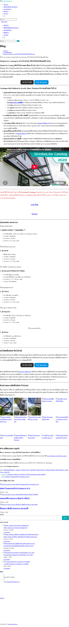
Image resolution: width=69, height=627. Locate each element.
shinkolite (18, 470)
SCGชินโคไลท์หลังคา (9, 470)
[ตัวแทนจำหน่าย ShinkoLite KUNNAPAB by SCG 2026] (19, 552)
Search (2, 514)
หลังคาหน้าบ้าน (41, 470)
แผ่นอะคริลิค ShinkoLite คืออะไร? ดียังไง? (15, 498)
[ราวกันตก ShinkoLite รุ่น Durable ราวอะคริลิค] (17, 561)
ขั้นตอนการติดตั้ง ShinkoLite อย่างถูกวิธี (14, 508)
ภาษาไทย (34, 204)
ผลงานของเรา (8, 30)
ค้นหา (65, 518)
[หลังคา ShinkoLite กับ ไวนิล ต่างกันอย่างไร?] (16, 525)
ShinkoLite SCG (25, 470)
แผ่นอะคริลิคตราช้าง (44, 123)
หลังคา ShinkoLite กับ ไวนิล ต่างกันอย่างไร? (15, 527)
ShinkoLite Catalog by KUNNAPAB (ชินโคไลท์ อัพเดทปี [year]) (19, 54)
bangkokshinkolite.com (13, 624)
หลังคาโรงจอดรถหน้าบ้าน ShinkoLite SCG (15, 488)
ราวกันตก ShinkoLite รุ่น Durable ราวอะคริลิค (16, 564)
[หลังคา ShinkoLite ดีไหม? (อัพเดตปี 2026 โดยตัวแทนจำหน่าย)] (21, 534)
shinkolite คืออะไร (21, 133)
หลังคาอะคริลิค (50, 470)
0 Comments (7, 532)
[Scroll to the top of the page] (0, 626)
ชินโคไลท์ (33, 470)
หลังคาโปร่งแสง (59, 470)
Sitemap (2, 598)
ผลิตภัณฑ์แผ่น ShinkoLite (11, 27)
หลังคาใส (6, 472)
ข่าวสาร (6, 35)
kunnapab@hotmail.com (13, 581)
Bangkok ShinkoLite (25, 371)
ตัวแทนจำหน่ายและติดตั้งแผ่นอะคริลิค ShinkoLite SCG (18, 546)
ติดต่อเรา (6, 32)
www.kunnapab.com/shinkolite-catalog (57, 456)
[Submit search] (18, 41)
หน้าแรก (6, 25)
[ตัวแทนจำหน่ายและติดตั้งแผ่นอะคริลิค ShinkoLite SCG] (19, 543)
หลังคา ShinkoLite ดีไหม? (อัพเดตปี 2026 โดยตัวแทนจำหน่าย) (20, 537)
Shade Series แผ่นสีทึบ (16, 102)
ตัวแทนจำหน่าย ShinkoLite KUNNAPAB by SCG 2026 (18, 555)
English (34, 214)
